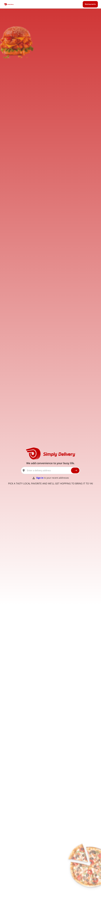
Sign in (40, 477)
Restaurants (90, 4)
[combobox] (48, 470)
